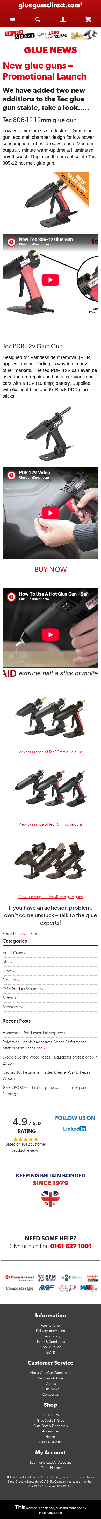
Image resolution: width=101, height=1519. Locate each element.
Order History (51, 1468)
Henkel (50, 1437)
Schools (9, 997)
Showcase (11, 1006)
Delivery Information (50, 1331)
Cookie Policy (50, 1347)
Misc (6, 961)
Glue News (50, 1389)
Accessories (50, 1431)
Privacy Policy (50, 1336)
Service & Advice (50, 1378)
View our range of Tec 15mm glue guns (50, 824)
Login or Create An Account (50, 1462)
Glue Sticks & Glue (50, 1420)
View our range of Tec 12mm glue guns (50, 751)
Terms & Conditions (51, 1341)
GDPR (50, 1352)
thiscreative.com (50, 1512)
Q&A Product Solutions (22, 988)
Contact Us (50, 1394)
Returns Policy (50, 1325)
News (23, 933)
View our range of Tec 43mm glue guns (50, 896)
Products (37, 933)
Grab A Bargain (50, 1442)
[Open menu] (12, 19)
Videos (51, 1383)
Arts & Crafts (13, 952)
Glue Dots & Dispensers (50, 1426)
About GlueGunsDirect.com (50, 1373)
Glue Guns (51, 1415)
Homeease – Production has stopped (33, 1032)
